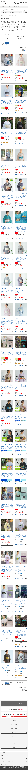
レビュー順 (16, 43)
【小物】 (25, 6)
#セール (19, 12)
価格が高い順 (8, 44)
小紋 (7, 36)
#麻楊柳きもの (13, 12)
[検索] (23, 3)
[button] (26, 50)
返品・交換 (14, 728)
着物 (10, 15)
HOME (2, 15)
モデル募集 (3, 758)
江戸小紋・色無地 (20, 36)
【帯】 (9, 6)
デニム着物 (20, 34)
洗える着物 (7, 34)
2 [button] (24, 50)
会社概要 (14, 747)
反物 (7, 38)
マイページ (14, 739)
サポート (14, 743)
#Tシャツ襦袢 (5, 12)
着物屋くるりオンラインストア (3, 3)
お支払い (14, 721)
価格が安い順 (21, 43)
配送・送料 (14, 724)
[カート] (21, 3)
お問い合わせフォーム (6, 755)
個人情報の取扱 (4, 764)
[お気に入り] (15, 3)
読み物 (14, 736)
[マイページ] (18, 3)
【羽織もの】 (17, 6)
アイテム (6, 15)
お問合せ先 (14, 732)
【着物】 (3, 6)
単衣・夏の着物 (20, 38)
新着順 (11, 43)
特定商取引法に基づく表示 (7, 761)
